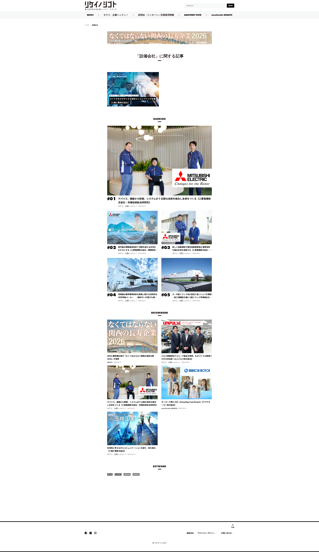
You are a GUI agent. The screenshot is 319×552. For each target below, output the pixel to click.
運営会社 (190, 533)
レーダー (118, 474)
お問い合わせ (226, 533)
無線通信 (136, 474)
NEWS (90, 14)
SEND (230, 5)
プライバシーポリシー (206, 533)
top (232, 527)
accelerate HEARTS (221, 14)
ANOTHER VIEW (192, 14)
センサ (110, 474)
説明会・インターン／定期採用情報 (156, 14)
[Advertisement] (159, 495)
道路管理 (127, 474)
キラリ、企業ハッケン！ (116, 14)
